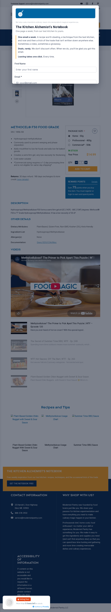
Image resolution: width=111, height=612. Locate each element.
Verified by (41, 607)
